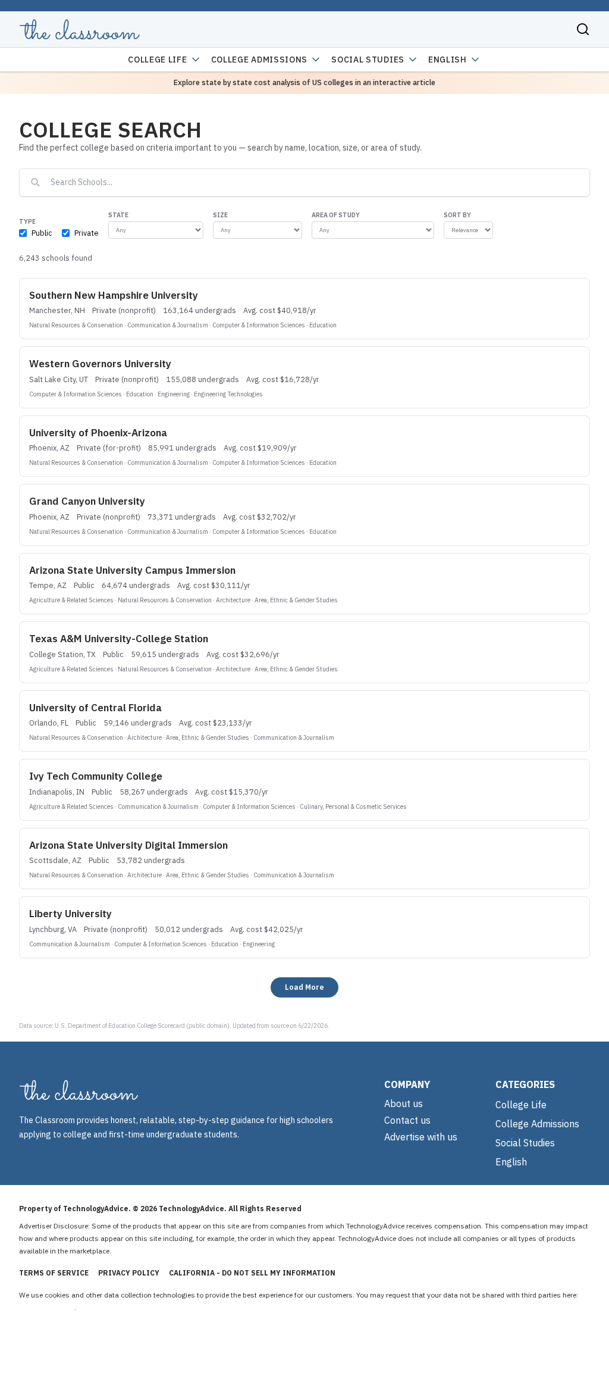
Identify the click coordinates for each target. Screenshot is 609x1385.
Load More (304, 987)
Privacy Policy (128, 1272)
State (118, 215)
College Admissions (259, 59)
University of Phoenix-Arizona (98, 432)
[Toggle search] (583, 29)
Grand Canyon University (87, 501)
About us (403, 1103)
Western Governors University (100, 363)
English (447, 59)
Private (86, 232)
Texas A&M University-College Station (118, 638)
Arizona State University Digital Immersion (128, 845)
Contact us (407, 1120)
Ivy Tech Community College (95, 776)
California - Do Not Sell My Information (252, 1272)
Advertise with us (420, 1137)
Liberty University (70, 913)
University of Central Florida (95, 707)
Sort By (457, 215)
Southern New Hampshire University (113, 295)
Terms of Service (54, 1272)
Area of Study (336, 215)
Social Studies (367, 59)
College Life (157, 59)
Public (42, 232)
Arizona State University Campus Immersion (132, 570)
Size (220, 215)
